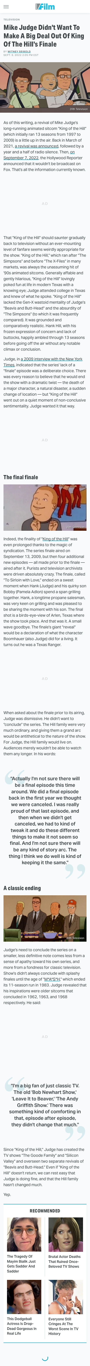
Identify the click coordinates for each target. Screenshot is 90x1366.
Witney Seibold (19, 51)
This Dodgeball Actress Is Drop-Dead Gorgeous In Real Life (21, 1326)
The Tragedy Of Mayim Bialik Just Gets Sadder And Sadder (21, 1263)
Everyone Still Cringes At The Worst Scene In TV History (63, 1326)
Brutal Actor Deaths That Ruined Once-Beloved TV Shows (64, 1261)
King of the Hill (55, 538)
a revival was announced (36, 146)
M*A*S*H (52, 979)
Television (11, 19)
